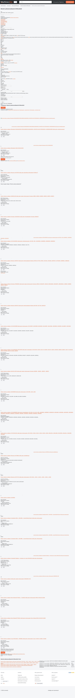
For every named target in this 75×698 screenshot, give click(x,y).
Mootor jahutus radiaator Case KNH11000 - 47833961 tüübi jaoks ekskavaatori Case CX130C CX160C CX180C (23, 638)
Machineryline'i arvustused (22, 680)
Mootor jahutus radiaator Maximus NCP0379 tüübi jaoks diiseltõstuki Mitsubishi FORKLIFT (19, 172)
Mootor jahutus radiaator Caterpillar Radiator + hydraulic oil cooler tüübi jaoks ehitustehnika (16, 665)
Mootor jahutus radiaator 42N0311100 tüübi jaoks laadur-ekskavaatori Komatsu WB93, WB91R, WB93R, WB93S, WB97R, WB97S (27, 196)
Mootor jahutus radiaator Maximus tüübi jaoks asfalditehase (11, 666)
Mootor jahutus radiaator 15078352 (8, 497)
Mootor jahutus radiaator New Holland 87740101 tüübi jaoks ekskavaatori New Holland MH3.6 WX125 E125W (23, 618)
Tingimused (20, 675)
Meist (2, 675)
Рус (4, 683)
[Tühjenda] (2, 15)
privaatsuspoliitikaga (13, 160)
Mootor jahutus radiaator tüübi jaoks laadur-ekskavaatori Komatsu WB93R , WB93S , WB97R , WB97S (18, 664)
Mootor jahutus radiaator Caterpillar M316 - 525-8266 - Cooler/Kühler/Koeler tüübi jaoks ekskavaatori (21, 518)
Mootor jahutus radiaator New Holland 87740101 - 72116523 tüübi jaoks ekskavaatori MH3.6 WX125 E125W (23, 597)
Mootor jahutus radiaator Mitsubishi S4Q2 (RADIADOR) (12, 148)
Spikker (2, 677)
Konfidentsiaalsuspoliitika (22, 677)
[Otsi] (20, 2)
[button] (2, 136)
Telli (3, 159)
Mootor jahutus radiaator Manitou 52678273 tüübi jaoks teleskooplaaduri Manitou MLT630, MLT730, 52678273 (23, 305)
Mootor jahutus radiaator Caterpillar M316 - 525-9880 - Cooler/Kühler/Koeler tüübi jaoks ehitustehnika (21, 538)
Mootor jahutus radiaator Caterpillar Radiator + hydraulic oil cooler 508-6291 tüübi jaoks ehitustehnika (21, 558)
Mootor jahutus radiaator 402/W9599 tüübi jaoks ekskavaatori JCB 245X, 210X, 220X (18, 391)
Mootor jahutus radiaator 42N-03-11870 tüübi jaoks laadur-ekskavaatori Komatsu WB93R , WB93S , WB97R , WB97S (25, 371)
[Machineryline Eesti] (6, 2)
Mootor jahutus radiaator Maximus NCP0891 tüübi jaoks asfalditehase (15, 455)
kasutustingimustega (21, 160)
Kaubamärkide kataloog (22, 682)
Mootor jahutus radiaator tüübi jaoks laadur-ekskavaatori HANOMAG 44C (16, 578)
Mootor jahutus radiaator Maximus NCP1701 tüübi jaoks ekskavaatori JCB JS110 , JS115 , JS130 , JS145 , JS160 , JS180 (26, 477)
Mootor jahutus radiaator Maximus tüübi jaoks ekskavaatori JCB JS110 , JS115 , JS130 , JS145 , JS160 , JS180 (20, 661)
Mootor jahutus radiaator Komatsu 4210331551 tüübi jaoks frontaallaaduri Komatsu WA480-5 (20, 216)
